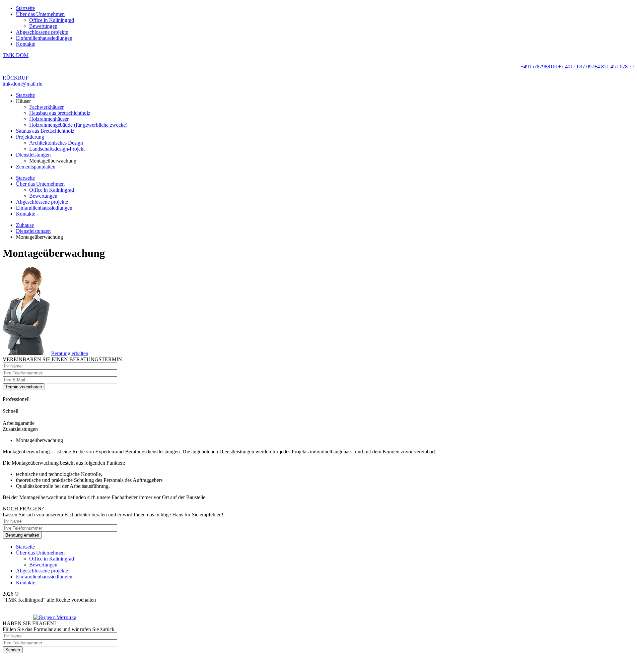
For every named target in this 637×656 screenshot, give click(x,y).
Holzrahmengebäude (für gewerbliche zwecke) (78, 125)
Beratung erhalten (69, 353)
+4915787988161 (539, 66)
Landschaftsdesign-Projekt (57, 149)
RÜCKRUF (16, 78)
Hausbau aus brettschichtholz (59, 113)
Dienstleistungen (33, 155)
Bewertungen (43, 26)
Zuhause (25, 225)
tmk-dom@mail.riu (22, 84)
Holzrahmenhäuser (49, 119)
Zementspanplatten (35, 166)
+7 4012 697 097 (576, 66)
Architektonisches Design (56, 143)
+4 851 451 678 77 (614, 66)
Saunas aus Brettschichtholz (45, 131)
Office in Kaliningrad (51, 20)
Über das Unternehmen (40, 14)
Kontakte (25, 44)
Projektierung (30, 137)
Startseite (25, 8)
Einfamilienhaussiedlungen (44, 38)
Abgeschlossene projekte (42, 32)
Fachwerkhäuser (46, 107)
